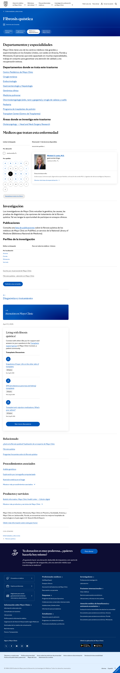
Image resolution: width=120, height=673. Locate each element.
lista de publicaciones (25, 227)
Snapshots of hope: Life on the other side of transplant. (22, 365)
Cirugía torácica (10, 76)
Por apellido (7, 158)
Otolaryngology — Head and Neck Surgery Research (26, 124)
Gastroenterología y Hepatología (18, 86)
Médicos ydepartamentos (33, 31)
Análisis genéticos (9, 469)
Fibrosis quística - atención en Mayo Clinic (18, 276)
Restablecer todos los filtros (14, 196)
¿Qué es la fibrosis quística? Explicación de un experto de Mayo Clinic (29, 444)
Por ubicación (7, 149)
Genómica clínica (10, 90)
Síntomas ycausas (8, 31)
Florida (5, 256)
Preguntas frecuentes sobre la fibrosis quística (20, 454)
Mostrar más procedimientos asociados (18, 484)
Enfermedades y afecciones (14, 11)
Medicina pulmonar (12, 95)
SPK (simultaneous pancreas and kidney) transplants (21, 387)
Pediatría (7, 104)
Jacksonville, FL (12, 153)
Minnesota (6, 259)
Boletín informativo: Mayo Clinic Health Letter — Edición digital (26, 499)
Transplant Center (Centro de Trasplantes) (21, 113)
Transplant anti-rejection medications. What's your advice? (22, 408)
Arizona (5, 253)
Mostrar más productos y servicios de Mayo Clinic (21, 504)
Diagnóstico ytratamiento (20, 31)
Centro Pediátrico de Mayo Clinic (18, 72)
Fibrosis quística (18, 18)
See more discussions (23, 424)
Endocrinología (10, 81)
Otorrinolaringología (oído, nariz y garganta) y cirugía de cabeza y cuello (35, 100)
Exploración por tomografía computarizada (19, 474)
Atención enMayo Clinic (46, 31)
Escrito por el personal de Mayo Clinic (17, 271)
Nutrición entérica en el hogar (14, 479)
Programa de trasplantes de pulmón (19, 109)
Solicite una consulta (13, 284)
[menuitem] (8, 32)
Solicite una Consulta (12, 24)
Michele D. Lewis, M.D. (55, 155)
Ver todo (5, 262)
